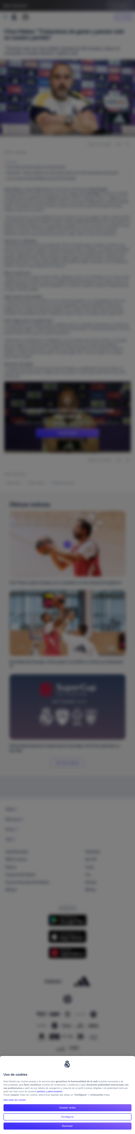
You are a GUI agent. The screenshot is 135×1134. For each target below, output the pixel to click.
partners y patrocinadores (49, 1091)
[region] (67, 1095)
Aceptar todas (67, 1107)
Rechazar (67, 1125)
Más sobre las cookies (15, 1100)
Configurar (67, 1116)
